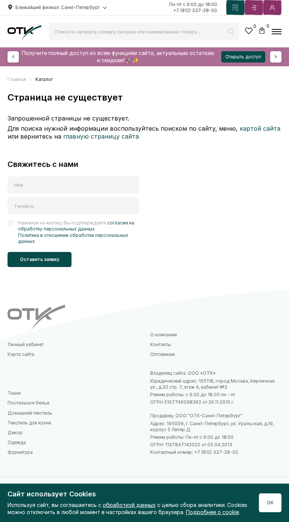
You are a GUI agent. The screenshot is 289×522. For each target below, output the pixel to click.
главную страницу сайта (101, 136)
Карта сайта (21, 354)
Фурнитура (20, 452)
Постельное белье (28, 403)
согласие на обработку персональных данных (76, 226)
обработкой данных (129, 505)
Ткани (14, 393)
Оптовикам (162, 354)
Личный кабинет (26, 344)
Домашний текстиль (30, 413)
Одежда (17, 442)
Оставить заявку (39, 259)
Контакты (160, 344)
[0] (248, 32)
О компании (163, 334)
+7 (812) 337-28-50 (195, 10)
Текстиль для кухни (29, 423)
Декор (15, 432)
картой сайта (260, 128)
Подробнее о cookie (212, 512)
